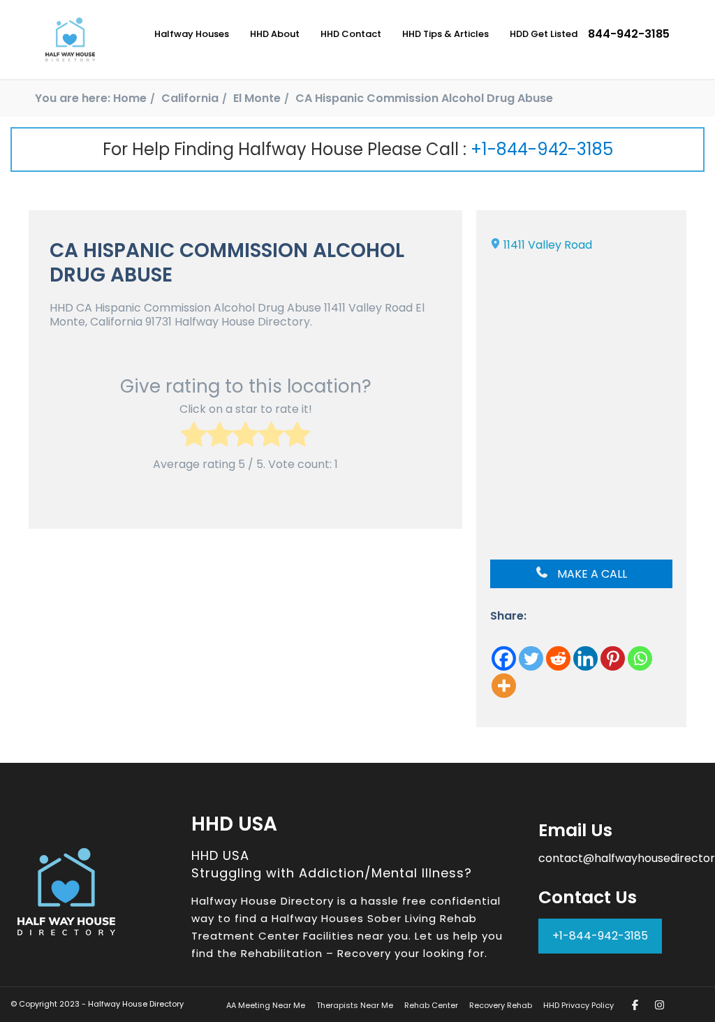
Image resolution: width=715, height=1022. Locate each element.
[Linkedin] (585, 658)
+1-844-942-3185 (542, 149)
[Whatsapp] (640, 658)
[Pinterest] (612, 658)
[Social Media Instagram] (659, 1005)
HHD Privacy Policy (578, 1005)
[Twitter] (531, 658)
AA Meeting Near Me (265, 1005)
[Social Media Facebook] (635, 1005)
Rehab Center (431, 1005)
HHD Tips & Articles (445, 34)
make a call (590, 574)
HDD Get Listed (543, 34)
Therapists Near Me (354, 1005)
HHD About (275, 34)
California (190, 98)
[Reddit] (558, 658)
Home (130, 98)
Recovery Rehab (500, 1005)
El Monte (257, 98)
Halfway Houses (191, 34)
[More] (504, 685)
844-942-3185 (629, 34)
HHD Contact (350, 34)
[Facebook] (504, 658)
